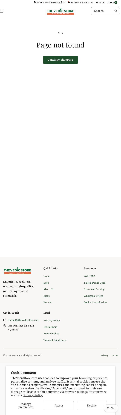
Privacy (104, 355)
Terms (115, 355)
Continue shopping (60, 59)
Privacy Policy (33, 395)
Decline (92, 405)
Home (46, 276)
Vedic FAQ (89, 276)
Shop (46, 282)
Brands (47, 302)
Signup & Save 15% (82, 2)
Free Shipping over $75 (51, 2)
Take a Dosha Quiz (94, 282)
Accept (59, 405)
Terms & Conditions (54, 340)
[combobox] (105, 11)
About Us (48, 289)
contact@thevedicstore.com (23, 320)
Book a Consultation (95, 302)
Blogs (46, 295)
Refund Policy (51, 333)
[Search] (115, 11)
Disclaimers (50, 327)
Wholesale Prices (93, 295)
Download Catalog (94, 289)
